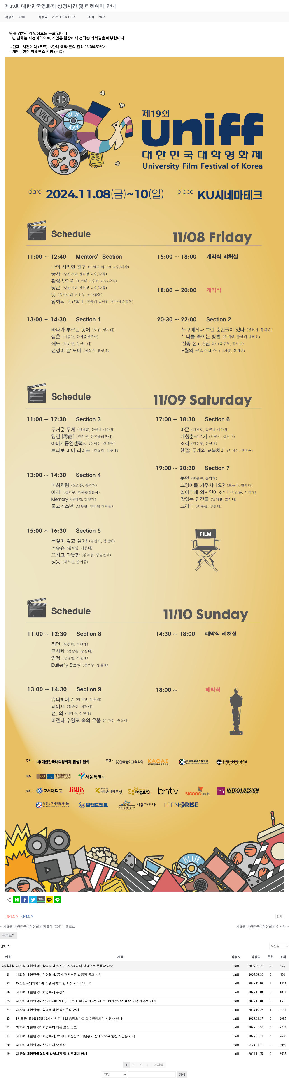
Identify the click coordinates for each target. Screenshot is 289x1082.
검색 (182, 1074)
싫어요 (27, 916)
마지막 (158, 1064)
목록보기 (8, 935)
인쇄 (280, 916)
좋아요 (12, 916)
